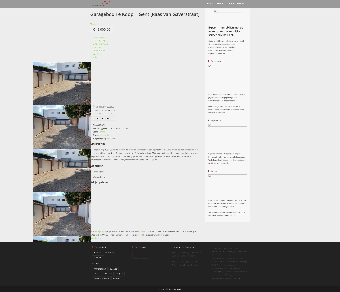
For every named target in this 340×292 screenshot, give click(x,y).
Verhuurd (109, 253)
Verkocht (95, 24)
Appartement (100, 269)
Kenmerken (98, 47)
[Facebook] (144, 254)
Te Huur (97, 253)
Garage (113, 269)
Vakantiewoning (101, 278)
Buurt (95, 54)
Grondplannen (99, 50)
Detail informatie (100, 44)
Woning (116, 278)
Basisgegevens (99, 37)
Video (95, 57)
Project (119, 274)
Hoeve (96, 274)
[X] (136, 254)
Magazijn (108, 274)
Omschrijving (99, 40)
